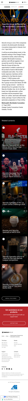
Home (3, 336)
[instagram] (2, 368)
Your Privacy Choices (12, 396)
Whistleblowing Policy (6, 357)
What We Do (4, 344)
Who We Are (4, 342)
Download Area (5, 361)
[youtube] (11, 369)
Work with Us (17, 357)
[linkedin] (6, 368)
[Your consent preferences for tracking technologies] (2, 399)
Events (14, 18)
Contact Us (16, 353)
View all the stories (10, 298)
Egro (15, 345)
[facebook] (9, 368)
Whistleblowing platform (7, 358)
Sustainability (5, 345)
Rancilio (16, 342)
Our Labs (4, 347)
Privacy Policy (5, 353)
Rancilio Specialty (18, 344)
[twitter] (4, 368)
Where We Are (17, 355)
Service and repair (6, 360)
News (7, 336)
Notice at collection (7, 399)
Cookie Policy (5, 355)
